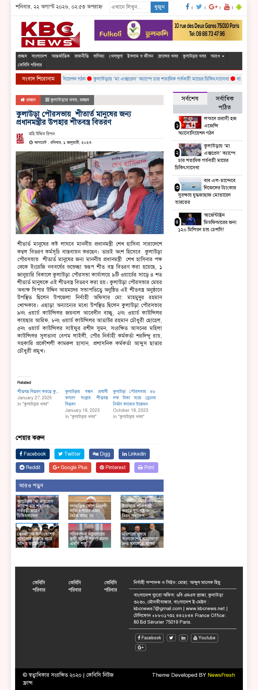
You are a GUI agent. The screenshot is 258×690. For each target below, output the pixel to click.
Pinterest (115, 467)
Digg (104, 454)
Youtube (206, 638)
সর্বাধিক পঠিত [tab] (225, 103)
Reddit (33, 467)
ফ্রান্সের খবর (168, 56)
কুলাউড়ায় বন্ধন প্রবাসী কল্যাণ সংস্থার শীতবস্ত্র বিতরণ (86, 398)
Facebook (34, 454)
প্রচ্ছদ (22, 56)
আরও (216, 56)
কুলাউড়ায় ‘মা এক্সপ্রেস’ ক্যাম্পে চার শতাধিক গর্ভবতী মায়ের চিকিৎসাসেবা (154, 79)
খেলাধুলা (116, 56)
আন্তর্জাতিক (61, 56)
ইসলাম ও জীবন (140, 56)
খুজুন (159, 7)
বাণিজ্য (98, 56)
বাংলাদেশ (39, 56)
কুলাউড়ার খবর (194, 56)
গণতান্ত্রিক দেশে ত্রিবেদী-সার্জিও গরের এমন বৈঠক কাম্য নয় (89, 511)
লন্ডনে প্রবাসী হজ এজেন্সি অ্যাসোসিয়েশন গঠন (207, 125)
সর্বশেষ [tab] (190, 99)
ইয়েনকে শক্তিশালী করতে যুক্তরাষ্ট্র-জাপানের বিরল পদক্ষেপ (141, 511)
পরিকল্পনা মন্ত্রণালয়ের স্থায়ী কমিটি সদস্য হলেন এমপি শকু (89, 539)
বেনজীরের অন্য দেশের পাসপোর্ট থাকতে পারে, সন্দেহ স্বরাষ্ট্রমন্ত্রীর (35, 539)
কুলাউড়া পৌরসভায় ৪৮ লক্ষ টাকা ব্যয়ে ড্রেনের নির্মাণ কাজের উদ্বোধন (134, 398)
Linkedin (136, 454)
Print (148, 467)
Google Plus (73, 467)
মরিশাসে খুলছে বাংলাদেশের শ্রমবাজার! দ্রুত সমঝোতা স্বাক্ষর (140, 539)
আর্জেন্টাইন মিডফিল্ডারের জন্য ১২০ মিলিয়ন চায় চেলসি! (207, 222)
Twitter (72, 454)
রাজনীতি (82, 56)
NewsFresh (221, 675)
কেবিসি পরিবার (30, 65)
